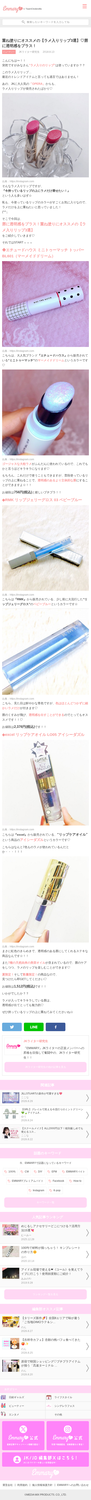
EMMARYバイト (75, 1171)
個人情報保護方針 (42, 1485)
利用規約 (22, 1485)
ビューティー (9, 52)
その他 (58, 1414)
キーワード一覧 (45, 1202)
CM (27, 1171)
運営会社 (8, 1485)
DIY (40, 1171)
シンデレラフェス (64, 1405)
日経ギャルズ (16, 1397)
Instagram (38, 1190)
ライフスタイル (63, 1397)
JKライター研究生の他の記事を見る (45, 1067)
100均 (11, 1171)
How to (77, 1180)
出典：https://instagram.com (18, 181)
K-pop (57, 1190)
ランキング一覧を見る (45, 1294)
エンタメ (14, 1414)
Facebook (58, 1180)
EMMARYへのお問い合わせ (73, 1485)
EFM (54, 1171)
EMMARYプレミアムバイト (27, 1180)
